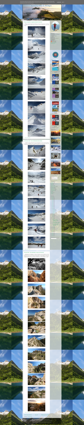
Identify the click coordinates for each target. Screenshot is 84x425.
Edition (52, 184)
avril (53, 218)
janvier (54, 229)
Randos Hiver (53, 189)
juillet (53, 215)
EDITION (55, 19)
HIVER (36, 19)
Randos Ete (52, 188)
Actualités (52, 182)
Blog (30, 19)
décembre (54, 209)
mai (53, 217)
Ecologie (52, 183)
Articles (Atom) (30, 416)
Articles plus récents (28, 414)
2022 (53, 201)
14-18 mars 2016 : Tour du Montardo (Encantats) (33, 140)
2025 (53, 198)
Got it (63, 2)
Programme (52, 187)
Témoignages (53, 190)
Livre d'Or (51, 19)
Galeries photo (53, 43)
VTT (44, 19)
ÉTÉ (32, 19)
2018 (53, 206)
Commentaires (54, 178)
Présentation (26, 19)
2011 (52, 235)
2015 (53, 230)
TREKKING (40, 19)
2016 (53, 208)
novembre (54, 210)
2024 (53, 199)
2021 (53, 202)
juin (53, 216)
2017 (53, 207)
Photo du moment (53, 186)
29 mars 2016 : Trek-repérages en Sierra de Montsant (34, 252)
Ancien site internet (53, 42)
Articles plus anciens (45, 414)
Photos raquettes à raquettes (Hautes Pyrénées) (55, 220)
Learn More (59, 2)
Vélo (51, 191)
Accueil (36, 414)
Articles (53, 177)
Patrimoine (52, 185)
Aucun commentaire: (28, 137)
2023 (53, 200)
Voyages (52, 192)
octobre (54, 211)
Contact (47, 19)
